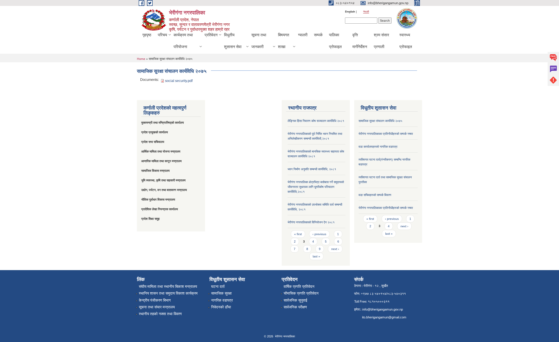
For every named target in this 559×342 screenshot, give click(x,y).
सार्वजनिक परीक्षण (295, 307)
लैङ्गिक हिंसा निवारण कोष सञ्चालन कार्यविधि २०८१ (316, 121)
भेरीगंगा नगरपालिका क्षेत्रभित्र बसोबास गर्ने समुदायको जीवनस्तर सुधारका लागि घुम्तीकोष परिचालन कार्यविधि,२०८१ (316, 186)
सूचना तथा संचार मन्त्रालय (157, 307)
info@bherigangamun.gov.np (382, 309)
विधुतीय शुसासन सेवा (233, 41)
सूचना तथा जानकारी (258, 41)
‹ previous (319, 234)
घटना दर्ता (218, 287)
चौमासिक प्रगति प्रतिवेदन (301, 293)
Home (141, 59)
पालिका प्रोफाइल (335, 41)
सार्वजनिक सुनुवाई (295, 300)
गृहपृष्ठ (146, 35)
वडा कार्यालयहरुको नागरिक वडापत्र (378, 146)
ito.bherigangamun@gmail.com (384, 317)
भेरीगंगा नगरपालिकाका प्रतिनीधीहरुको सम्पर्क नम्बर (386, 133)
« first (298, 234)
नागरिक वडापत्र (222, 300)
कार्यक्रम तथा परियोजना (183, 41)
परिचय (162, 35)
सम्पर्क (318, 35)
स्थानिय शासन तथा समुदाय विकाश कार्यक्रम (168, 293)
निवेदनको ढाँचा (221, 307)
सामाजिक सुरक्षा (221, 293)
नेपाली (366, 11)
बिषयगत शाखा (283, 41)
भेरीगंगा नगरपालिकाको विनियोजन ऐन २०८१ (311, 222)
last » (316, 256)
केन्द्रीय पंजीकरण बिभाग (155, 300)
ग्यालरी (302, 35)
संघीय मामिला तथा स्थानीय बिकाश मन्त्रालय (168, 287)
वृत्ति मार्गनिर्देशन (359, 41)
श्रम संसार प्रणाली (381, 41)
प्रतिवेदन (211, 35)
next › (335, 249)
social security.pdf (179, 81)
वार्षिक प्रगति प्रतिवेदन (299, 287)
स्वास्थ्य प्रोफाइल (405, 41)
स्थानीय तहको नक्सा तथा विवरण (160, 314)
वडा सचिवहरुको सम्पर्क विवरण (375, 195)
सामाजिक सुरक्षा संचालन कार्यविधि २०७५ (380, 121)
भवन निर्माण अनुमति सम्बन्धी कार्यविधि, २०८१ (312, 169)
